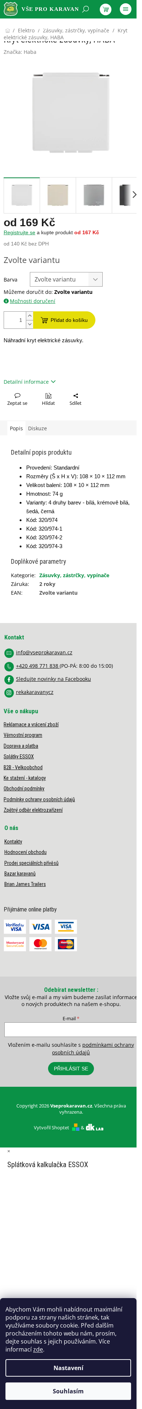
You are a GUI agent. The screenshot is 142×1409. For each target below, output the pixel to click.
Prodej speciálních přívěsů (31, 863)
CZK (36, 28)
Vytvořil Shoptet (51, 1127)
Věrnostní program (23, 735)
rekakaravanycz (35, 691)
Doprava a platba (21, 746)
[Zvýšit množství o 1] (29, 316)
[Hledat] (85, 9)
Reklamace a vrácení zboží (31, 724)
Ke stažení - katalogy (25, 778)
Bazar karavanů (20, 874)
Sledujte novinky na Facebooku (53, 678)
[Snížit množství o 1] (29, 324)
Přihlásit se (71, 1068)
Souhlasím (68, 1391)
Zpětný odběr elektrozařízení (33, 810)
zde (38, 1349)
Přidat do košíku (69, 320)
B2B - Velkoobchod (23, 767)
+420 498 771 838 (38, 665)
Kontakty (13, 842)
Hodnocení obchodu (25, 852)
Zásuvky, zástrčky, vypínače (74, 575)
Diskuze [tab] (37, 428)
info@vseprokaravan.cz (44, 652)
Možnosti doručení (32, 301)
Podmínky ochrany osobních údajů (39, 799)
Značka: (20, 51)
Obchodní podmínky (24, 788)
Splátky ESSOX (19, 756)
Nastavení (68, 1368)
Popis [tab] (16, 428)
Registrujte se (19, 232)
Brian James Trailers (25, 884)
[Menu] (125, 9)
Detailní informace (26, 381)
